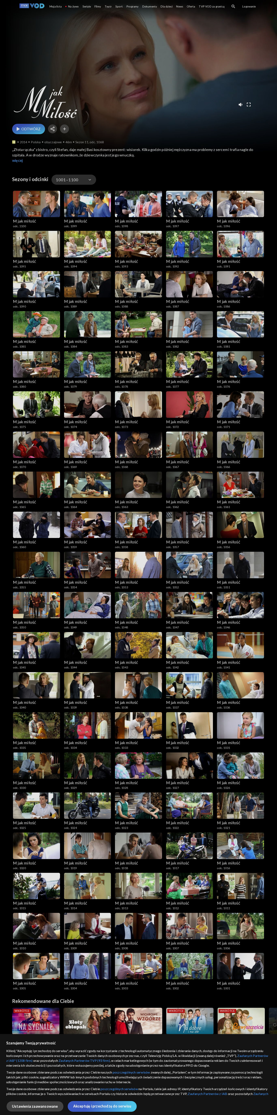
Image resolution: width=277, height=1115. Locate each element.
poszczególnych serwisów (131, 1072)
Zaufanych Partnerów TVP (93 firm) (84, 1060)
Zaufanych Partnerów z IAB (207, 1094)
